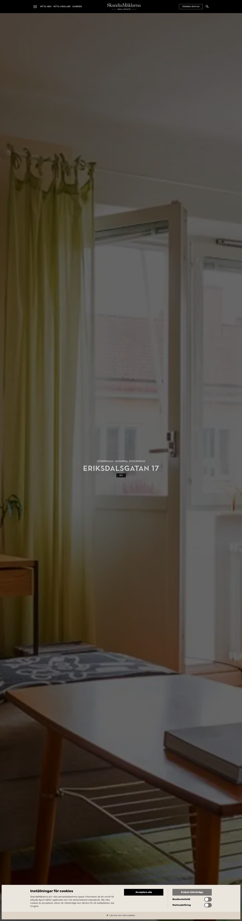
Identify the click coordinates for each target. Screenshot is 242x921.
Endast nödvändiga (192, 892)
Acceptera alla (143, 892)
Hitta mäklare (61, 6)
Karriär (77, 6)
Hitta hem (45, 6)
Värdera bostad (191, 6)
